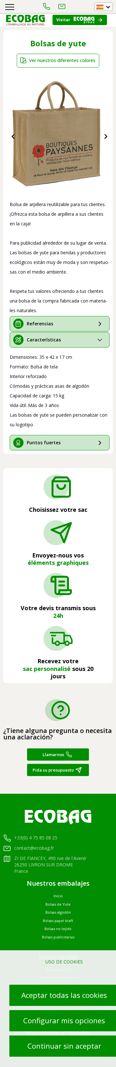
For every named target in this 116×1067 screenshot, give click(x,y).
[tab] (60, 323)
